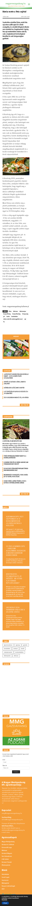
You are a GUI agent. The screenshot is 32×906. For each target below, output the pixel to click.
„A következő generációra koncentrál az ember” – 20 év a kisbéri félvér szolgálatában (16, 376)
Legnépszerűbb (8, 417)
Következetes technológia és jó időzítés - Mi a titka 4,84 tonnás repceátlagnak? (14, 578)
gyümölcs (25, 645)
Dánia (10, 311)
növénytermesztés (8, 652)
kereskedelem (14, 316)
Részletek (4, 900)
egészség (18, 645)
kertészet (16, 648)
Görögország (25, 314)
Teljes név (5, 765)
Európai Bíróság (7, 314)
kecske (8, 316)
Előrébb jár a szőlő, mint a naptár (14, 388)
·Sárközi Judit (6, 16)
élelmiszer (15, 311)
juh (4, 316)
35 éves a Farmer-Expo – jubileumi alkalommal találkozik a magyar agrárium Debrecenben (16, 550)
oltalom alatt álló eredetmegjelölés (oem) (13, 319)
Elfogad (5, 903)
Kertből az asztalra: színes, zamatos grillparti (15, 383)
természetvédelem (19, 652)
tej (3, 321)
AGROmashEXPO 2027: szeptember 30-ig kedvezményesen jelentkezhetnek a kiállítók (15, 521)
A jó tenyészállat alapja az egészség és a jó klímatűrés (16, 392)
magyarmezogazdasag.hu (16, 3)
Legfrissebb (7, 371)
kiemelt (22, 648)
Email (4, 760)
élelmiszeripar (23, 311)
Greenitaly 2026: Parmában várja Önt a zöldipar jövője (15, 609)
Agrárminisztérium (8, 645)
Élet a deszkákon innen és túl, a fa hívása (16, 397)
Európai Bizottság (16, 314)
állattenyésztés (7, 656)
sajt (25, 319)
